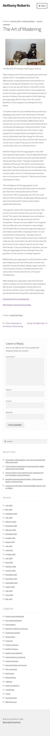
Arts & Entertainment (13, 620)
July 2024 (8, 518)
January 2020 (10, 570)
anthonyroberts (29, 21)
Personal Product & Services (16, 665)
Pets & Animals (11, 669)
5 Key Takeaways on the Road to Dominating (13, 325)
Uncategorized (11, 698)
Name (9, 390)
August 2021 (10, 542)
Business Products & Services (16, 629)
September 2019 (11, 583)
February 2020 (10, 566)
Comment (11, 356)
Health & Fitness (16, 315)
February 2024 (10, 522)
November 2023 (11, 526)
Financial (8, 641)
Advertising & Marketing (14, 616)
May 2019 (8, 599)
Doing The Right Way (36, 323)
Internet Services (11, 661)
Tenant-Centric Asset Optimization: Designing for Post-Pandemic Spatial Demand (24, 474)
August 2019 (10, 587)
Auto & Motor (10, 625)
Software (8, 682)
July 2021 (8, 546)
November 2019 (11, 579)
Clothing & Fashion (12, 633)
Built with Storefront (12, 722)
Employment (10, 637)
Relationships (10, 677)
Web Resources (11, 702)
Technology (9, 690)
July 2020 (8, 558)
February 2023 (10, 530)
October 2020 (10, 554)
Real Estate (9, 673)
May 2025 (8, 509)
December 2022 (11, 534)
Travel (7, 694)
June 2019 (9, 595)
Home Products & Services (15, 657)
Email (9, 401)
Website (9, 412)
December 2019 (11, 575)
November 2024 (11, 514)
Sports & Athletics (12, 686)
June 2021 (9, 550)
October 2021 (10, 538)
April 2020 (9, 562)
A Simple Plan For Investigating (16, 299)
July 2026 (8, 505)
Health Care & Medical (13, 653)
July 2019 (8, 591)
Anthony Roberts (16, 5)
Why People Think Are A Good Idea (17, 305)
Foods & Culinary (11, 645)
